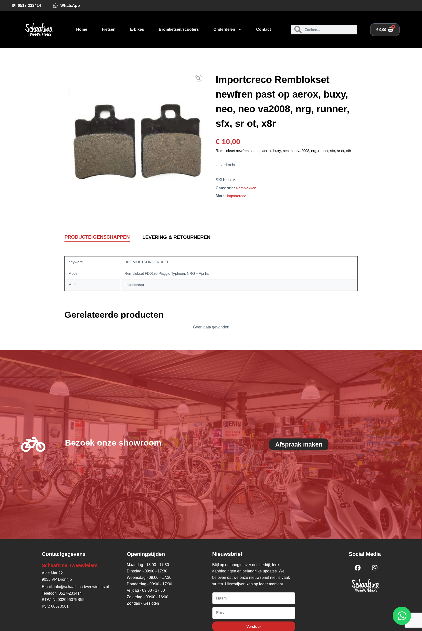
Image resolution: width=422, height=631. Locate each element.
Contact (263, 29)
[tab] (97, 237)
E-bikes (137, 29)
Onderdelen (224, 29)
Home (81, 29)
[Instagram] (375, 568)
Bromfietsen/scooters (179, 29)
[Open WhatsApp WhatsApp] (402, 616)
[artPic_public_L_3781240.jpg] (136, 140)
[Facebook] (357, 568)
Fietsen (109, 29)
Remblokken (246, 188)
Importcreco (236, 196)
